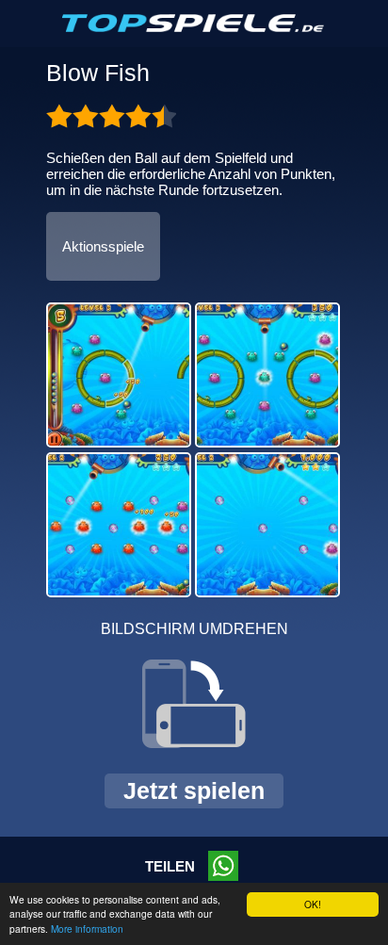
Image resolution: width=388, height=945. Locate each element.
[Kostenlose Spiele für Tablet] (194, 28)
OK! (312, 904)
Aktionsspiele (103, 246)
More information (87, 928)
